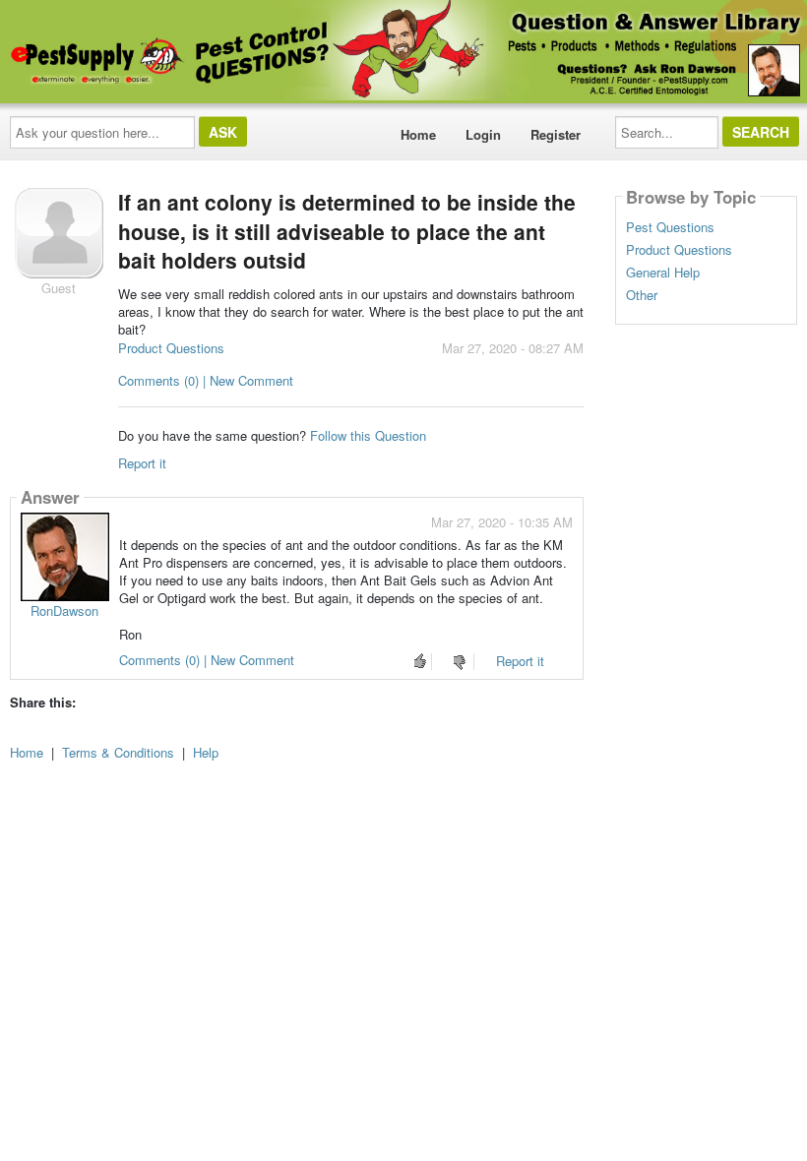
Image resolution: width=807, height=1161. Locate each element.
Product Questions (171, 347)
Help (205, 752)
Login (483, 134)
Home (418, 134)
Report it (142, 463)
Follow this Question (368, 435)
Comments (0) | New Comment (205, 380)
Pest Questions (670, 227)
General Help (663, 272)
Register (555, 134)
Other (641, 295)
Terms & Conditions (118, 752)
